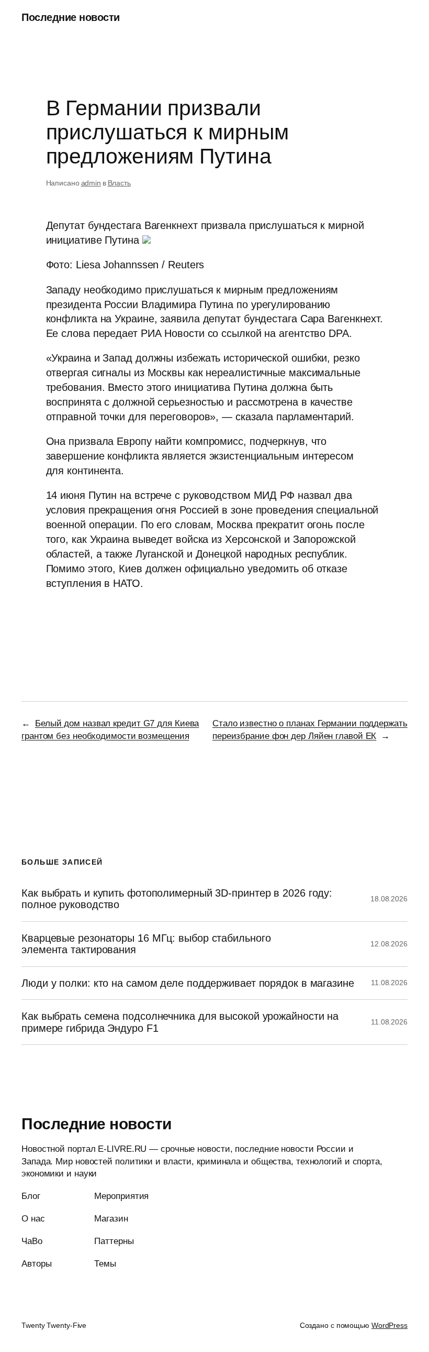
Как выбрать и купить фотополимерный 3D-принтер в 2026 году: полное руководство (176, 898)
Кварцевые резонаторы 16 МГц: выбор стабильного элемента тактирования (145, 943)
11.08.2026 (389, 982)
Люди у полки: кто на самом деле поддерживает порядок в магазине (187, 983)
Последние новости (70, 17)
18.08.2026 (389, 899)
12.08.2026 (389, 944)
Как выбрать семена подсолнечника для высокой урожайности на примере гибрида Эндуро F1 (179, 1021)
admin (91, 183)
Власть (119, 183)
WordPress (389, 1325)
